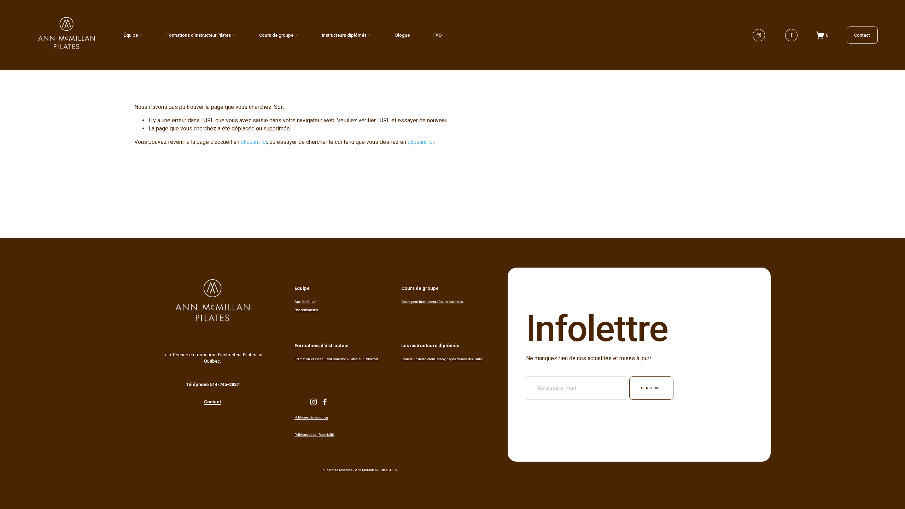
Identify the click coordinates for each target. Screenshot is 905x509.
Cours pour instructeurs (419, 302)
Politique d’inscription (311, 417)
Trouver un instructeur (418, 359)
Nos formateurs (306, 310)
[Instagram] (759, 35)
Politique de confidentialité (314, 435)
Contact (862, 35)
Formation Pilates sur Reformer (354, 359)
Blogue (402, 35)
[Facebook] (791, 35)
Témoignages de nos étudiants (458, 359)
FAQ (437, 35)
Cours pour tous (450, 302)
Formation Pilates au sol (312, 359)
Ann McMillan (305, 302)
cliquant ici (254, 142)
